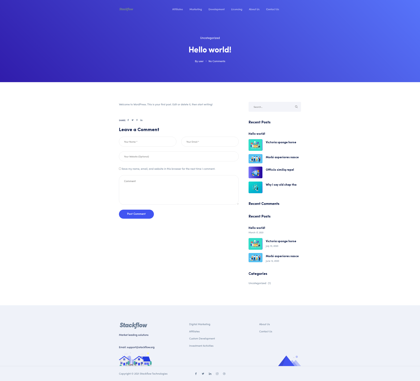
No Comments (217, 61)
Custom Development (202, 338)
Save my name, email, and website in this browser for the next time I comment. (168, 169)
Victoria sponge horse (281, 142)
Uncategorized (210, 38)
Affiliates (177, 9)
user (201, 61)
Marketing (195, 9)
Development (217, 9)
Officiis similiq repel (280, 170)
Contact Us (272, 9)
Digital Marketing (199, 324)
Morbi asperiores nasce (282, 157)
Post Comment (136, 214)
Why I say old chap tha (281, 185)
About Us (254, 9)
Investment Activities (201, 345)
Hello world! (257, 134)
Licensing (236, 9)
